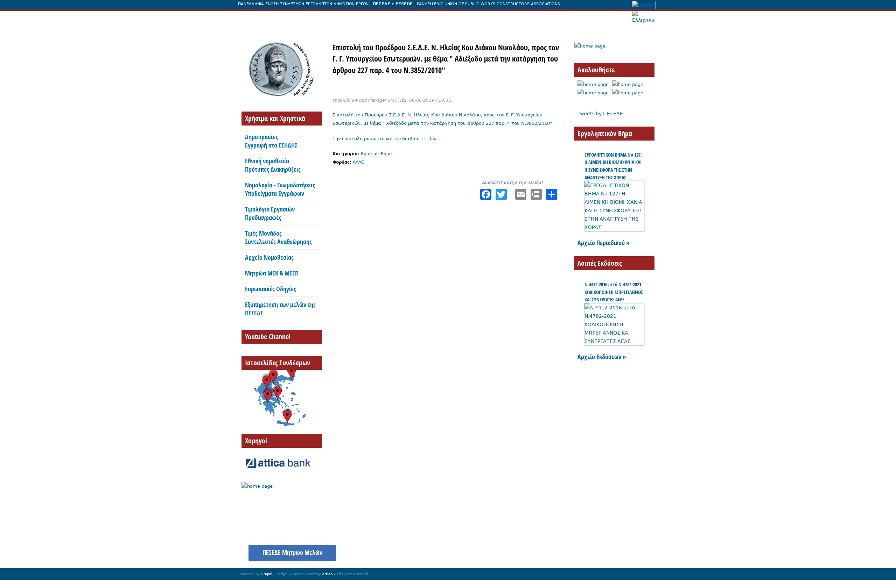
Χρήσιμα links (632, 549)
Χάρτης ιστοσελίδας (581, 549)
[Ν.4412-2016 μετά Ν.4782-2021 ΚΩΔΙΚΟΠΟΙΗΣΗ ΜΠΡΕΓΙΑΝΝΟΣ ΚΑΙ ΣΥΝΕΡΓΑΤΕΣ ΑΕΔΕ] (614, 341)
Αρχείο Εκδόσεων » (602, 356)
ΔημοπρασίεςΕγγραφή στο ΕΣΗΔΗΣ (271, 141)
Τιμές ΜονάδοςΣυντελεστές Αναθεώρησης (278, 237)
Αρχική (253, 18)
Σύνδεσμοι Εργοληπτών (490, 18)
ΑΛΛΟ (358, 162)
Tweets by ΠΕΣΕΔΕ (600, 113)
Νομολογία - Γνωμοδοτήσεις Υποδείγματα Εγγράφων (280, 189)
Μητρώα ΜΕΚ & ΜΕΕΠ (272, 273)
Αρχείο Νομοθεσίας (269, 257)
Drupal (266, 574)
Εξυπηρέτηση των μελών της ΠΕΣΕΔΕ (280, 308)
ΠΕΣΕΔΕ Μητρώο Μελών (292, 552)
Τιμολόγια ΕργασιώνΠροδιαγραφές (270, 213)
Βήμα (366, 153)
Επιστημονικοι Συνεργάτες (414, 18)
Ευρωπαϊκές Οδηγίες (270, 289)
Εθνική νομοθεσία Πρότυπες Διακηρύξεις (273, 165)
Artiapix (329, 574)
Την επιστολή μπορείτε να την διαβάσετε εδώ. (385, 138)
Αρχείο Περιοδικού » (604, 242)
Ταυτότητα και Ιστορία (303, 18)
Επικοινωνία (548, 18)
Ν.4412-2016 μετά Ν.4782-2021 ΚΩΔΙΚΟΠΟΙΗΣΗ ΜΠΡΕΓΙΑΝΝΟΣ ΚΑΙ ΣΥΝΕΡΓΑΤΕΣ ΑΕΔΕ (613, 292)
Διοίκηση (356, 18)
